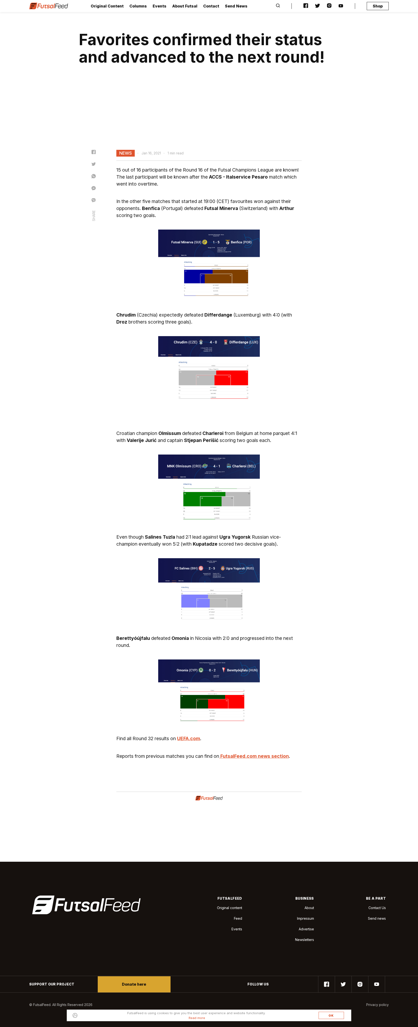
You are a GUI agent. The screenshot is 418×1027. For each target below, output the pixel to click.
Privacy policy (377, 1005)
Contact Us (377, 908)
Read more (197, 1018)
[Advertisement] (209, 113)
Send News (236, 6)
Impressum (305, 918)
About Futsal (184, 6)
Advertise (306, 929)
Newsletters (304, 940)
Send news (377, 918)
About (309, 908)
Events (159, 6)
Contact (211, 6)
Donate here (134, 984)
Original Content (107, 6)
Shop (378, 6)
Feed (238, 918)
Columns (138, 6)
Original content (229, 908)
